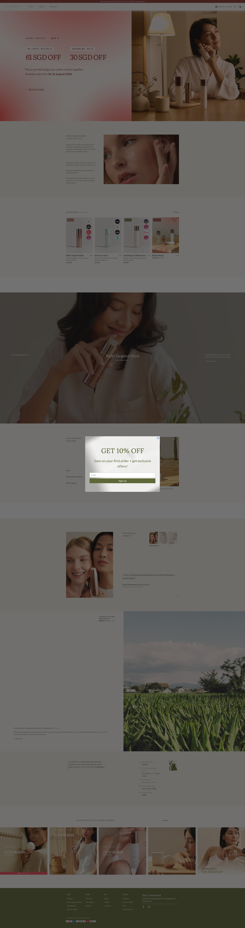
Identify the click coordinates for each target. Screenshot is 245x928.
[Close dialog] (158, 438)
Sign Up (123, 480)
